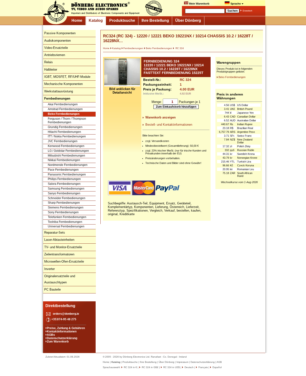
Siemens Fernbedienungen (65, 207)
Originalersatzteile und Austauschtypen (59, 279)
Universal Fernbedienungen (66, 226)
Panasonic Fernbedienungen (67, 174)
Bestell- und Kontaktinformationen (168, 124)
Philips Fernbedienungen (64, 179)
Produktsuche (122, 20)
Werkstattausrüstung (58, 91)
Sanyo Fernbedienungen (64, 193)
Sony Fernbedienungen (63, 212)
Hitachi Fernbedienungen (64, 132)
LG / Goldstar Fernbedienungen (68, 150)
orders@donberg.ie (66, 313)
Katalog (96, 20)
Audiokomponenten (57, 40)
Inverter (49, 269)
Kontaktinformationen (61, 331)
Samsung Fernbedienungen (66, 188)
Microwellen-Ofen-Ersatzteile (64, 261)
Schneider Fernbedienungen (66, 198)
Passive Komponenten (60, 33)
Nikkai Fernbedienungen (64, 160)
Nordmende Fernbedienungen (67, 165)
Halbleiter (50, 69)
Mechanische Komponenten (63, 84)
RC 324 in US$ (171, 367)
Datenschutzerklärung (62, 338)
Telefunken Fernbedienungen (67, 217)
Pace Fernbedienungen (63, 169)
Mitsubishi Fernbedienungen (66, 155)
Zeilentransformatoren (59, 254)
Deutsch (189, 367)
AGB (219, 362)
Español (217, 367)
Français (203, 367)
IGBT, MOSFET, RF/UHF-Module (67, 77)
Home (76, 20)
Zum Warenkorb (58, 341)
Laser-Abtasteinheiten (59, 239)
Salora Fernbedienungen (64, 183)
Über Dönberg (188, 20)
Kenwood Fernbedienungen (66, 146)
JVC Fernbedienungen (62, 141)
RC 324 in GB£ (149, 367)
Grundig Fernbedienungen (65, 127)
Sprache (235, 3)
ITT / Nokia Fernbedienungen (67, 136)
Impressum (182, 362)
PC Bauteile (52, 289)
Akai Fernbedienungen (63, 104)
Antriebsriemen (54, 55)
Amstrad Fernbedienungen (65, 109)
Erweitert (247, 10)
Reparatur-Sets (54, 232)
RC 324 (179, 48)
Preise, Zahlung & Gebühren (66, 328)
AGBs (51, 335)
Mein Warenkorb (198, 3)
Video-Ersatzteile (56, 48)
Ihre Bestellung (155, 20)
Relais (48, 62)
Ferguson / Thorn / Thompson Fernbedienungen (67, 120)
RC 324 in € (130, 367)
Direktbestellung (60, 306)
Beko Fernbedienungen (63, 114)
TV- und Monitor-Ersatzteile (63, 247)
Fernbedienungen (133, 48)
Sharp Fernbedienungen (64, 202)
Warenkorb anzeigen (160, 117)
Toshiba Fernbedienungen (65, 222)
